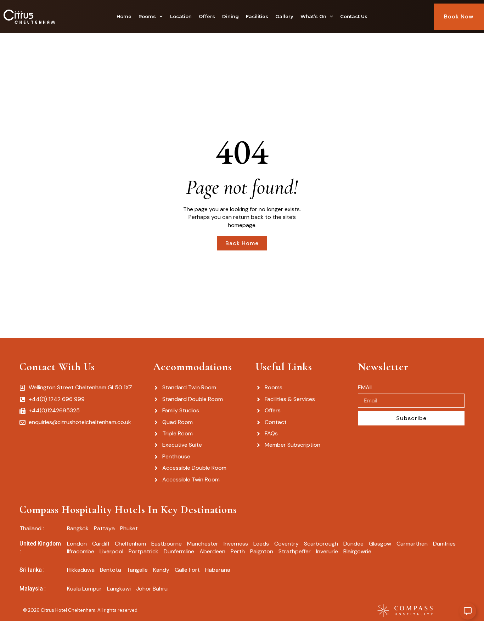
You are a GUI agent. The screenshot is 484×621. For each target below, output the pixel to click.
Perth (238, 551)
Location (181, 16)
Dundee (353, 543)
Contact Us (353, 16)
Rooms (147, 16)
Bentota (110, 570)
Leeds (261, 543)
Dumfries (444, 543)
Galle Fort (187, 570)
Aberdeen (212, 551)
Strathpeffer (294, 551)
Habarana (217, 570)
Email (365, 387)
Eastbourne (166, 543)
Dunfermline (179, 551)
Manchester (202, 543)
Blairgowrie (357, 551)
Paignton (261, 551)
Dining (230, 16)
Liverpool (111, 551)
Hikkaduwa (81, 570)
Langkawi (119, 588)
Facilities (257, 16)
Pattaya (104, 528)
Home (124, 16)
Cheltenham (130, 543)
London (77, 543)
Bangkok (78, 528)
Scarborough (321, 543)
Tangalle (137, 570)
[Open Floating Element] (467, 611)
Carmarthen (412, 543)
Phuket (129, 528)
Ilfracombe (80, 551)
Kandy (161, 570)
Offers (207, 16)
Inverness (236, 543)
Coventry (286, 543)
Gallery (284, 16)
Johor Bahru (152, 588)
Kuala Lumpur (84, 588)
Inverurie (327, 551)
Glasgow (380, 543)
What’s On (313, 16)
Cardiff (100, 543)
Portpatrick (143, 551)
